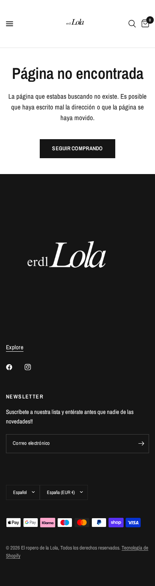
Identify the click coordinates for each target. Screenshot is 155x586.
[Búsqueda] (132, 24)
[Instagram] (33, 367)
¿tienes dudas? (17, 568)
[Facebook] (14, 367)
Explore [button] (14, 347)
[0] (144, 24)
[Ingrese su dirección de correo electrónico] (141, 443)
